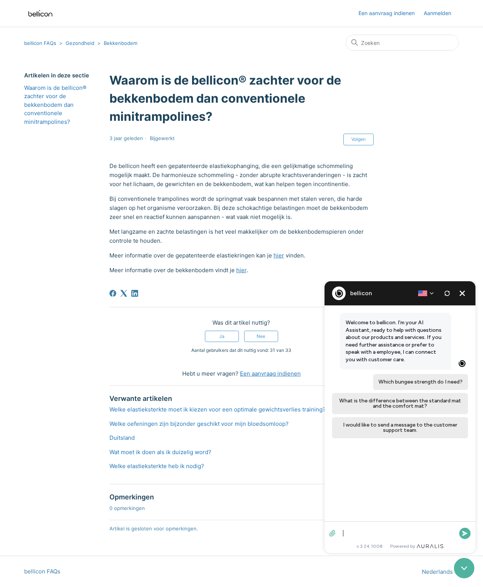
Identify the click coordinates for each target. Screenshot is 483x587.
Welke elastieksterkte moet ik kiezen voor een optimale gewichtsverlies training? (217, 409)
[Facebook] (112, 293)
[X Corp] (123, 293)
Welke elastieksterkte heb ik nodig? (156, 466)
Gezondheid (80, 43)
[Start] (40, 13)
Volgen (358, 139)
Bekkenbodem (120, 43)
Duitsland (122, 437)
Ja (222, 336)
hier (279, 255)
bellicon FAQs (40, 43)
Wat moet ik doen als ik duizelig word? (160, 452)
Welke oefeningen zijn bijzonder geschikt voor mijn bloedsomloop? (199, 423)
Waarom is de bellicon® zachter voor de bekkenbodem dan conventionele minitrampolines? (55, 104)
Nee (261, 336)
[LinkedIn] (134, 293)
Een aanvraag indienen (386, 13)
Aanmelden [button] (437, 13)
